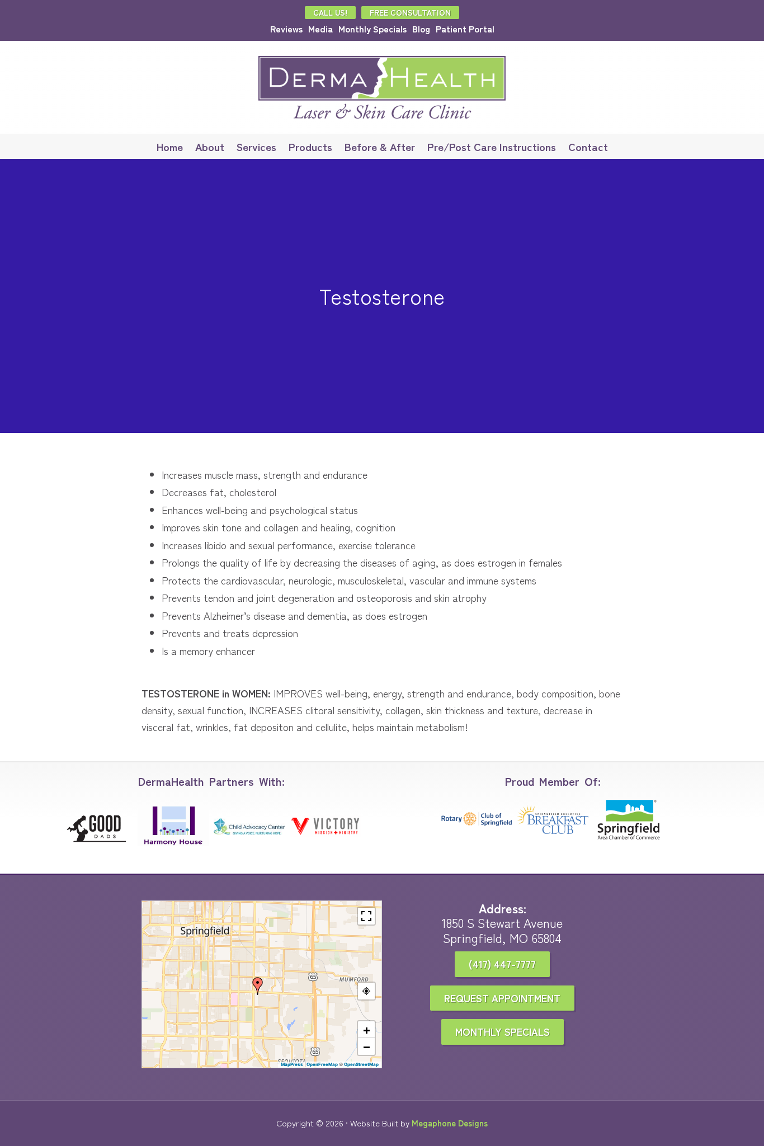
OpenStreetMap (361, 1064)
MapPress (292, 1064)
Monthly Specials (372, 28)
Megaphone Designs (450, 1123)
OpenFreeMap (322, 1064)
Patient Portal (465, 28)
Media (320, 28)
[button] (258, 986)
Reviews (286, 28)
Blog (421, 28)
